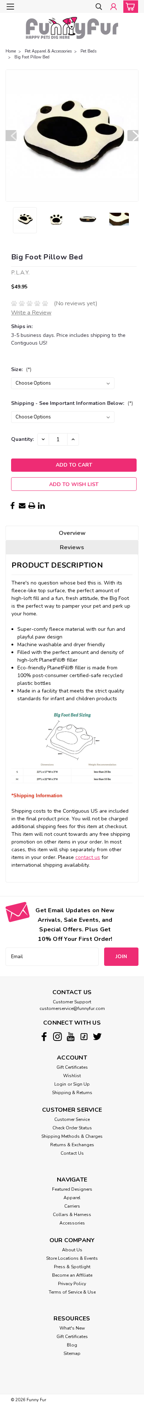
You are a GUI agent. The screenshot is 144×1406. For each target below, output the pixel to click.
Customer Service (72, 1119)
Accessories (72, 1223)
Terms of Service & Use (72, 1292)
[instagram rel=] (57, 1036)
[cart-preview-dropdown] (129, 6)
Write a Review (31, 313)
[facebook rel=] (44, 1036)
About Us (72, 1250)
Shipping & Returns (72, 1093)
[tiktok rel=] (84, 1036)
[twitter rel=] (97, 1036)
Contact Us (72, 1153)
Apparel (72, 1198)
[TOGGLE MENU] (10, 6)
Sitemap (72, 1353)
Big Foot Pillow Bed (31, 57)
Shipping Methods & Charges (72, 1136)
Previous (11, 135)
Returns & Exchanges (72, 1145)
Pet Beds (88, 51)
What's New (72, 1328)
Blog (72, 1345)
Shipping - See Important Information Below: (72, 403)
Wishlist (72, 1076)
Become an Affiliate (72, 1275)
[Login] (113, 7)
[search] (98, 7)
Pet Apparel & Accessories (48, 51)
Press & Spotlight (72, 1267)
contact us (87, 857)
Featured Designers (72, 1189)
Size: (21, 369)
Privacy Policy (72, 1284)
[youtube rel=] (70, 1036)
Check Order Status (72, 1128)
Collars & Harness (72, 1215)
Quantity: (22, 439)
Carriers (72, 1206)
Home (11, 51)
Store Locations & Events (72, 1258)
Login (60, 1084)
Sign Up (81, 1084)
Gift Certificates (72, 1067)
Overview (72, 533)
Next (132, 135)
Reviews (72, 547)
